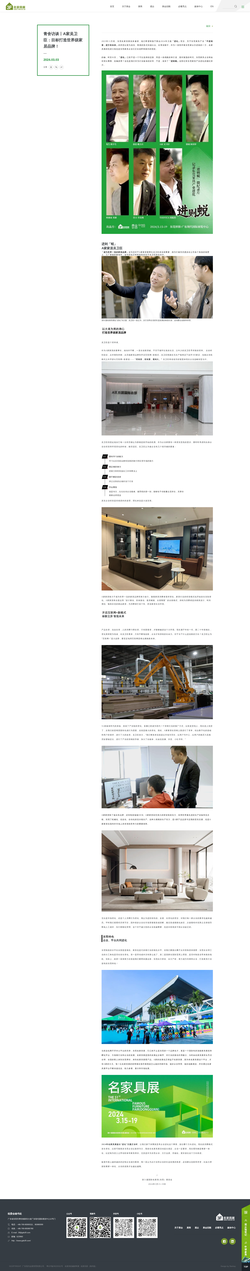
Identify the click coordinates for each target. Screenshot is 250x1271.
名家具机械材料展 (72, 1266)
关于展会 (126, 6)
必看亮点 (182, 6)
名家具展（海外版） (89, 1266)
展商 (140, 6)
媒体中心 (198, 6)
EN (212, 6)
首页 (112, 6)
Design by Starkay (228, 1266)
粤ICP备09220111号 (54, 1266)
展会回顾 (166, 6)
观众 (152, 6)
